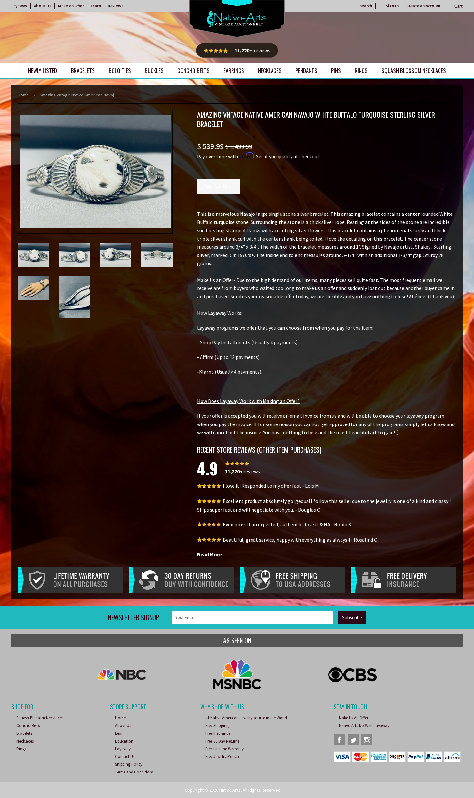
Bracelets (83, 70)
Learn (96, 6)
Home (23, 95)
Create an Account (423, 6)
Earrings (233, 70)
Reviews (115, 6)
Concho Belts (193, 70)
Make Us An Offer (353, 718)
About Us (42, 6)
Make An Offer (71, 6)
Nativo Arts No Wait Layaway (364, 725)
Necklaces (269, 70)
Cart (458, 6)
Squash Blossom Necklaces (413, 70)
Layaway (19, 6)
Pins (336, 70)
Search (366, 6)
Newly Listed (42, 70)
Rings (361, 70)
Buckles (154, 70)
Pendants (306, 70)
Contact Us (124, 756)
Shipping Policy (128, 764)
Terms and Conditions (134, 772)
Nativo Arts (230, 790)
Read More (209, 554)
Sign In (392, 6)
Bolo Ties (120, 70)
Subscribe (352, 617)
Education (124, 741)
